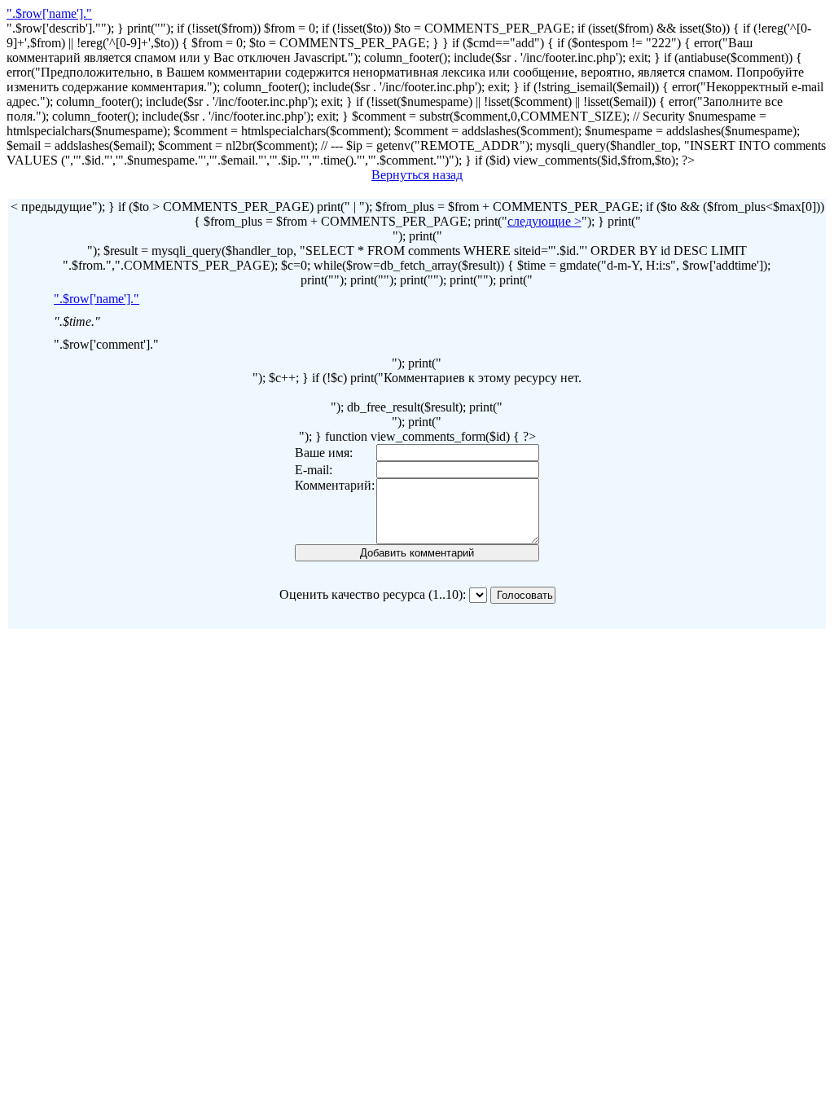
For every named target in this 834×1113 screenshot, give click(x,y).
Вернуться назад (417, 175)
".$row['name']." (49, 13)
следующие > (544, 221)
